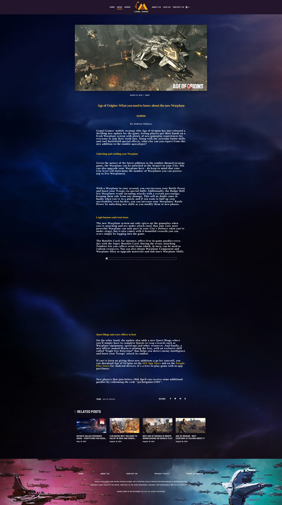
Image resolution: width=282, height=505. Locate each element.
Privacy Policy (162, 474)
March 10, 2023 (136, 95)
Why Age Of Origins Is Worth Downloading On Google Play (157, 437)
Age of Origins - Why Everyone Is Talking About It (190, 437)
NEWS (147, 95)
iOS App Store (152, 363)
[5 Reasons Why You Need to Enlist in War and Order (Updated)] (124, 425)
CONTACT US (132, 474)
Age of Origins (109, 399)
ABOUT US (104, 474)
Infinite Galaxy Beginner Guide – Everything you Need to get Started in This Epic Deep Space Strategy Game (91, 437)
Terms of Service (194, 474)
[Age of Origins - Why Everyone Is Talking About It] (190, 425)
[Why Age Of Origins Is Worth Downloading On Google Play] (157, 425)
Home (81, 474)
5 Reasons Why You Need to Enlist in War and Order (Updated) (123, 437)
